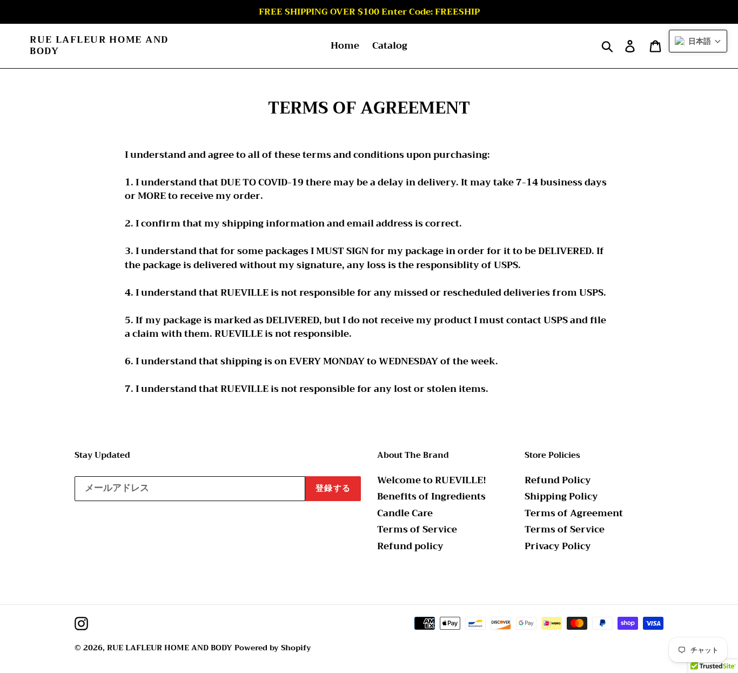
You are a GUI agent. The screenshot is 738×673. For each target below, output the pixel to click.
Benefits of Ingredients (431, 496)
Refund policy (410, 546)
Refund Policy (558, 480)
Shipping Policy (561, 496)
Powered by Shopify (272, 647)
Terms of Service (417, 529)
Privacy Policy (558, 546)
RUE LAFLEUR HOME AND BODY (99, 46)
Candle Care (405, 513)
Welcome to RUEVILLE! (431, 480)
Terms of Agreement (574, 513)
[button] (698, 41)
